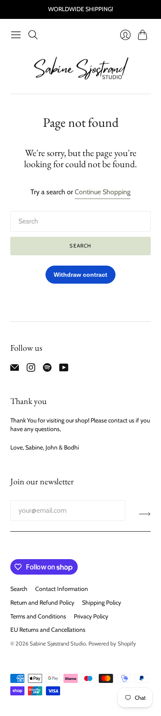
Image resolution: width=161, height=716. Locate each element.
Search (80, 245)
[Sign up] (145, 514)
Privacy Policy (91, 616)
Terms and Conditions (38, 616)
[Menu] (16, 35)
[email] (14, 369)
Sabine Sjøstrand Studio (58, 643)
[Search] (33, 35)
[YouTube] (63, 369)
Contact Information (61, 589)
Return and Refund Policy (42, 602)
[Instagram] (31, 369)
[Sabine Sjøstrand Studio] (80, 68)
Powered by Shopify (112, 643)
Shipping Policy (101, 602)
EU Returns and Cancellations (47, 629)
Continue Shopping (103, 192)
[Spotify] (47, 369)
